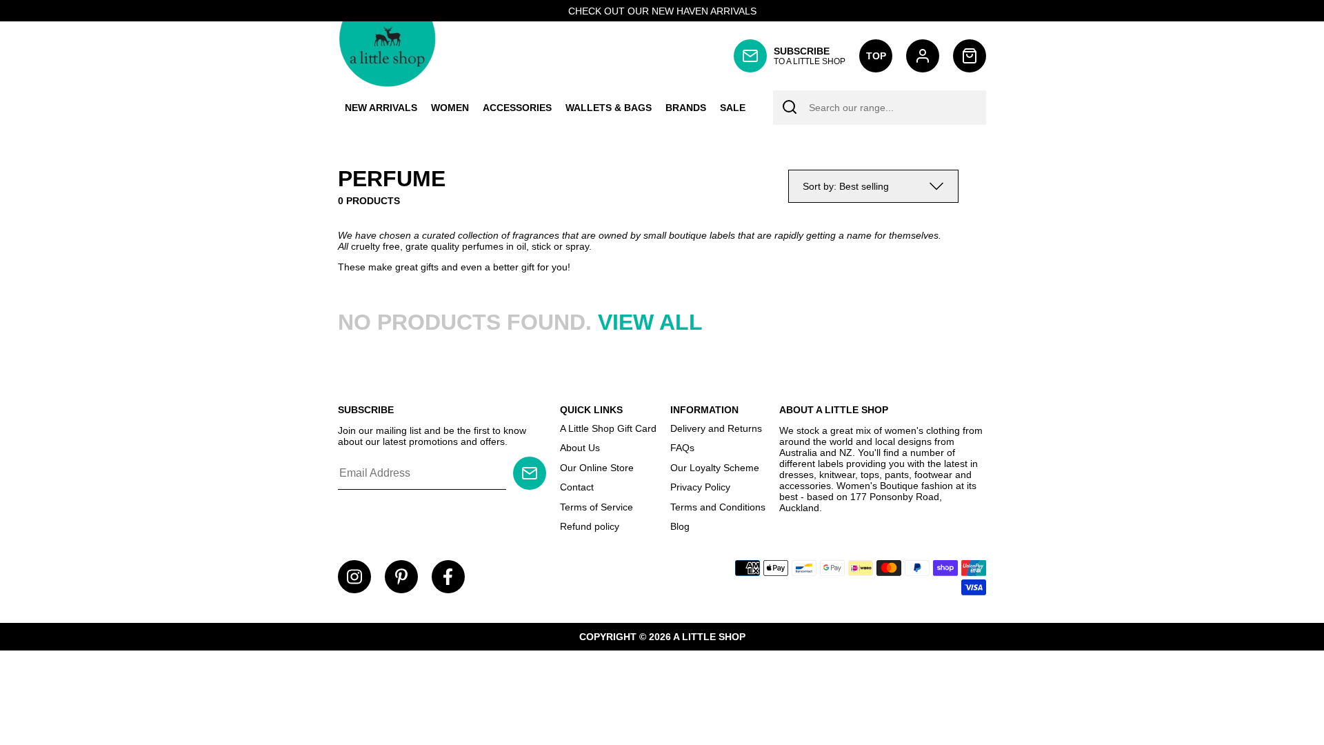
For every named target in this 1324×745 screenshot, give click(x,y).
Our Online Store (597, 467)
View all (650, 322)
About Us (580, 447)
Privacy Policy (700, 487)
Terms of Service (596, 507)
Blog (680, 526)
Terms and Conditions (717, 507)
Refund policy (589, 526)
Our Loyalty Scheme (714, 467)
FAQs (682, 447)
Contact (577, 487)
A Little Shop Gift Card (608, 428)
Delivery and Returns (716, 428)
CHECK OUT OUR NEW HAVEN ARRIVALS (662, 11)
